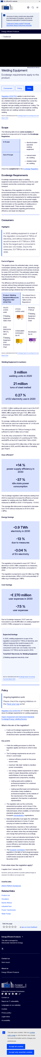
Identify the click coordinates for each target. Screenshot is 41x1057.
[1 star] (3, 927)
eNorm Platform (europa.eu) (11, 886)
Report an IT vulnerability (10, 1001)
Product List (7, 36)
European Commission (17, 850)
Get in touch (6, 962)
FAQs (29, 88)
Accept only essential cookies (20, 1052)
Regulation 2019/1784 (9, 96)
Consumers (7, 88)
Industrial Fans (7, 906)
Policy (19, 88)
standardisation (19, 815)
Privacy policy (6, 1013)
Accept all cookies (16, 1046)
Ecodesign (27, 169)
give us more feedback (29, 927)
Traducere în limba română (14, 23)
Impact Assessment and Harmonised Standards (18, 717)
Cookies (4, 1009)
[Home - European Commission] (7, 7)
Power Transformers (9, 910)
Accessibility (6, 1020)
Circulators (5, 899)
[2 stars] (5, 927)
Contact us (5, 997)
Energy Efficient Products (10, 972)
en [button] (28, 7)
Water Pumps (6, 914)
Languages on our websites (11, 1005)
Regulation (34, 169)
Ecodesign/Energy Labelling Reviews (14, 719)
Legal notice (6, 1017)
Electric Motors (7, 903)
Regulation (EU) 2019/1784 (11, 711)
